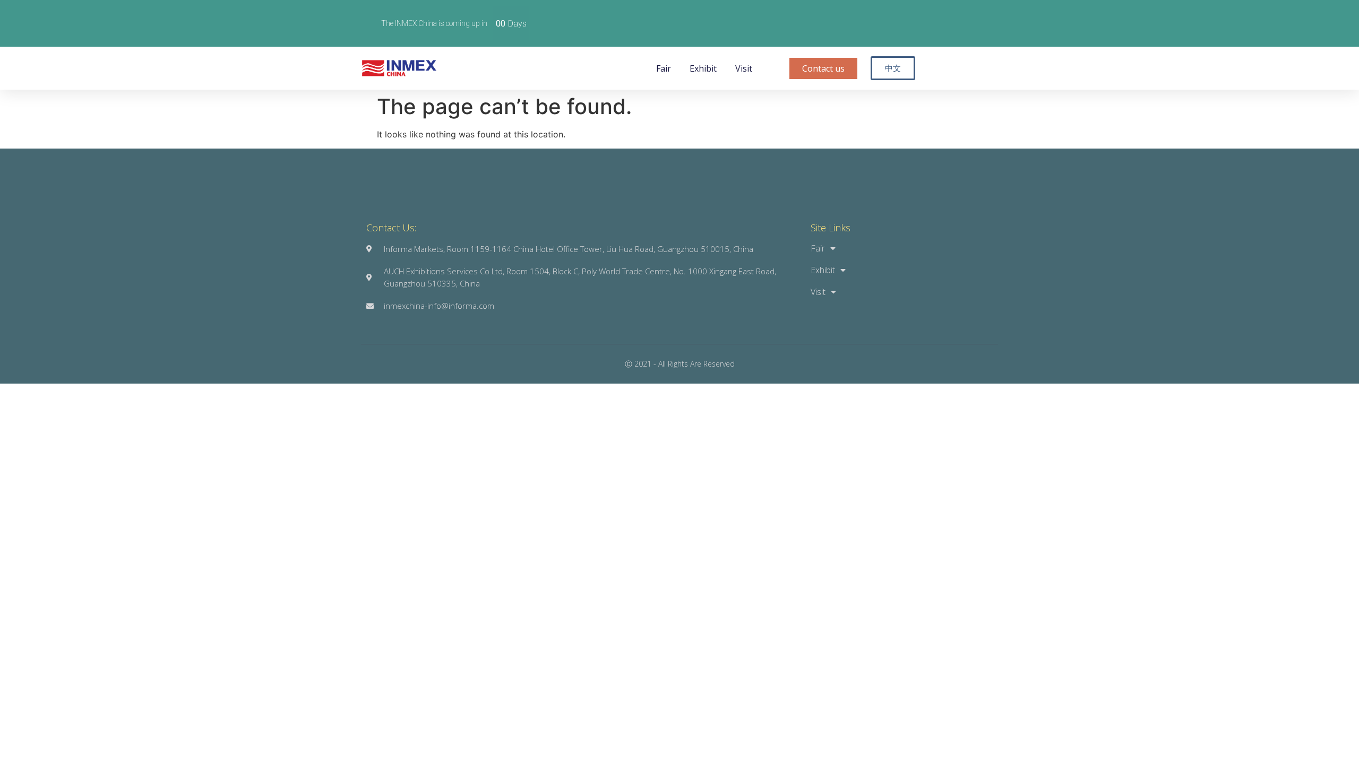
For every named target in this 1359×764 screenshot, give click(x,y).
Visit (743, 68)
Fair (663, 68)
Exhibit (703, 68)
